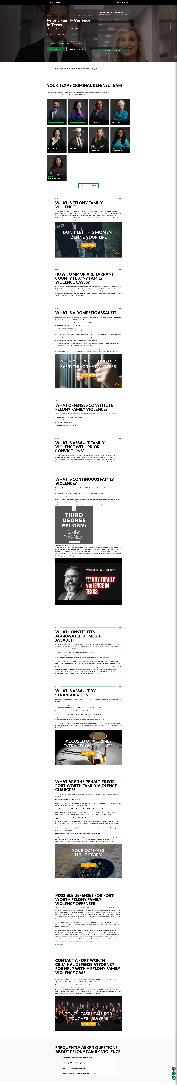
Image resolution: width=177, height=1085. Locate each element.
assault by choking (101, 699)
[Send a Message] (174, 1078)
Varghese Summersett (56, 2)
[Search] (136, 1083)
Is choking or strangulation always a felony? (74, 1068)
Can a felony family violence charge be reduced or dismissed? (79, 1073)
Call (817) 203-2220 (76, 49)
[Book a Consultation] (174, 1069)
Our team (91, 987)
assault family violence (81, 317)
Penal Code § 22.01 (67, 334)
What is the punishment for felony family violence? (76, 1063)
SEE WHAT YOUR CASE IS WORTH (113, 50)
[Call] (174, 1073)
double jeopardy (72, 556)
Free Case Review (56, 49)
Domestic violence (70, 910)
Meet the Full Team (88, 185)
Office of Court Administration (74, 291)
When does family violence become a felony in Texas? (77, 1057)
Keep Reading (59, 944)
